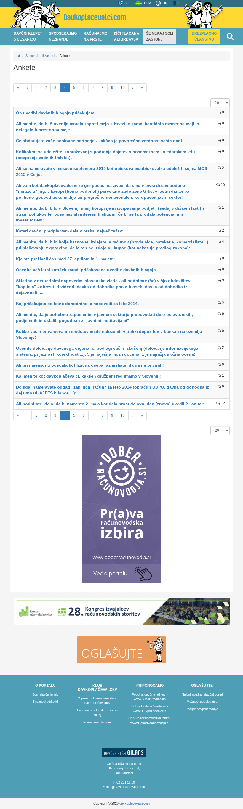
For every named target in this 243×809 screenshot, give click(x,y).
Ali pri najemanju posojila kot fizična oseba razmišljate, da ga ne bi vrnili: (90, 365)
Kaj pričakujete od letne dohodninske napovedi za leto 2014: (77, 303)
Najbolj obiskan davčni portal (202, 694)
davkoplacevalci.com (134, 803)
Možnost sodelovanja (202, 701)
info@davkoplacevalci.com (125, 787)
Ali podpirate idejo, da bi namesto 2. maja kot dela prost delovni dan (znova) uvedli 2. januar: (110, 404)
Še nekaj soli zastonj (40, 55)
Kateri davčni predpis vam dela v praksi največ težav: (70, 231)
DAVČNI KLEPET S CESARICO (28, 36)
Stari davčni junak (45, 694)
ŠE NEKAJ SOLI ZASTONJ (159, 36)
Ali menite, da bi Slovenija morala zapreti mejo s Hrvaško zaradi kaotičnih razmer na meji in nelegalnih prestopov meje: (107, 126)
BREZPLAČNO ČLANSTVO (204, 36)
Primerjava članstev (97, 722)
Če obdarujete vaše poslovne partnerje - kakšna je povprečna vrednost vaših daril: (99, 140)
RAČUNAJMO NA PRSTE (95, 36)
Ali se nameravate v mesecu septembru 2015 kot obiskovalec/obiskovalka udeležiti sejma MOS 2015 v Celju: (111, 171)
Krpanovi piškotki (45, 701)
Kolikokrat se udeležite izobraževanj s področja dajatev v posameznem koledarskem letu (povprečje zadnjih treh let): (105, 154)
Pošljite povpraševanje (202, 709)
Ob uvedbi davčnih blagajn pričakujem (55, 112)
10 (123, 88)
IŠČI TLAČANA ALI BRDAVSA (126, 36)
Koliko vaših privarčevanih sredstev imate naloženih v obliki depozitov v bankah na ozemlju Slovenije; (109, 334)
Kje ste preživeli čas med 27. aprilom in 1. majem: (65, 258)
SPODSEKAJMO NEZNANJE (63, 36)
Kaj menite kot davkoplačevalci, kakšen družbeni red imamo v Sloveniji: (88, 376)
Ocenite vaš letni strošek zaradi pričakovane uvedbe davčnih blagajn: (86, 269)
